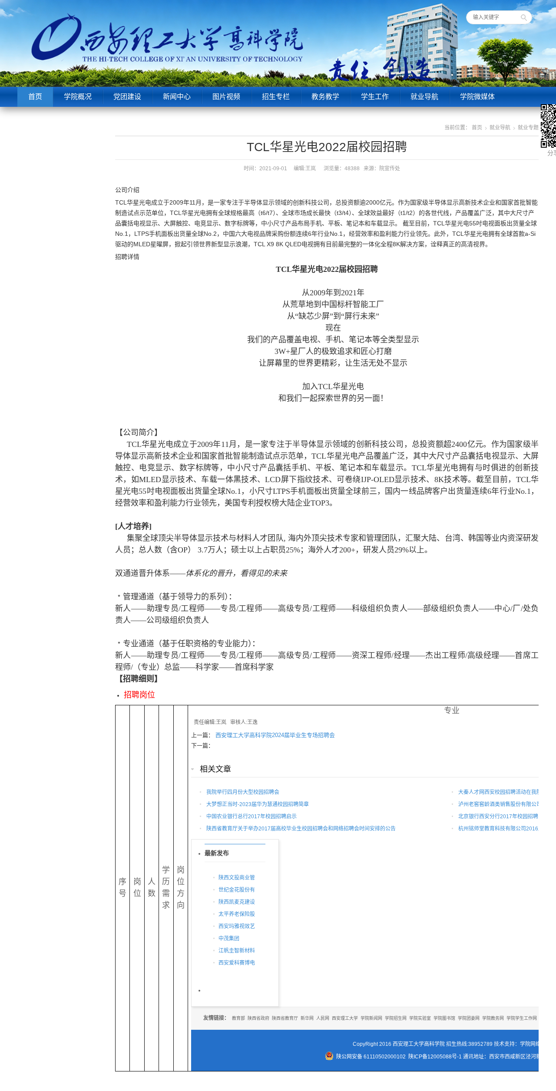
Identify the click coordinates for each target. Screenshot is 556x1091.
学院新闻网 (371, 1018)
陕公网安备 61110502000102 (371, 1057)
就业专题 (528, 128)
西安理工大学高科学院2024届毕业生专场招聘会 (275, 735)
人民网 (322, 1018)
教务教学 (325, 96)
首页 (35, 96)
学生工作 (375, 96)
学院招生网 (396, 1018)
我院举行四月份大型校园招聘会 (242, 792)
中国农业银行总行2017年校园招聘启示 (251, 816)
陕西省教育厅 (285, 1018)
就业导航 (424, 96)
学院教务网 (493, 1018)
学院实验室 (420, 1018)
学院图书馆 (444, 1018)
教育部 (238, 1018)
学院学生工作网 (521, 1018)
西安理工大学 (345, 1018)
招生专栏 (276, 96)
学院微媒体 (477, 96)
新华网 (307, 1018)
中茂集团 (228, 939)
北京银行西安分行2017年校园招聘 (498, 816)
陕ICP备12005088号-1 (435, 1057)
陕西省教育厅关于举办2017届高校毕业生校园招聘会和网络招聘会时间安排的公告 (301, 829)
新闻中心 (177, 96)
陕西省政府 (258, 1018)
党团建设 (127, 96)
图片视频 (226, 96)
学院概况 (78, 96)
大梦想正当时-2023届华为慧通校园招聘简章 (257, 804)
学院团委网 (469, 1018)
